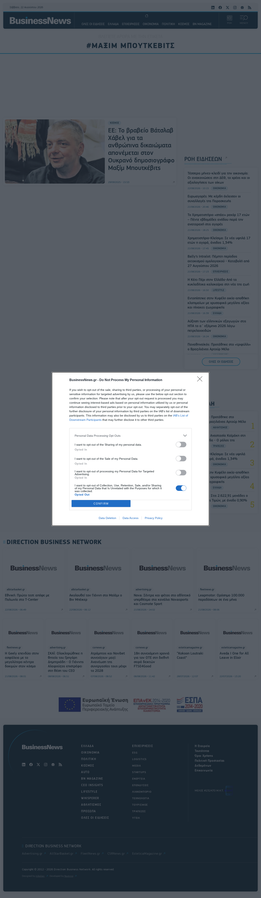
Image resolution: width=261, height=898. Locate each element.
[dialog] (130, 449)
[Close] (201, 380)
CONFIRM (101, 503)
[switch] (181, 444)
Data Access (130, 518)
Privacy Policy (154, 518)
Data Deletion (107, 518)
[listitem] (130, 435)
